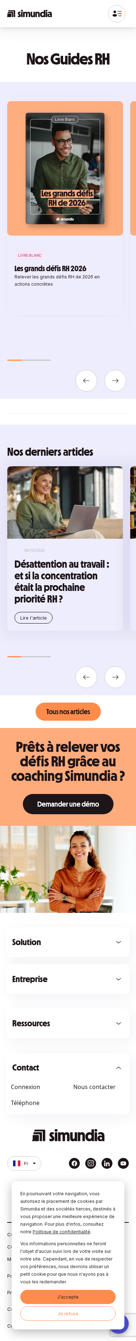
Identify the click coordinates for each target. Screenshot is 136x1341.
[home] (29, 13)
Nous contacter (94, 1087)
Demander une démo (68, 804)
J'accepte (68, 1297)
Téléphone (25, 1103)
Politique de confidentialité (61, 1231)
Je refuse (68, 1313)
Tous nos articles (68, 711)
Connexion (25, 1087)
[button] (86, 381)
